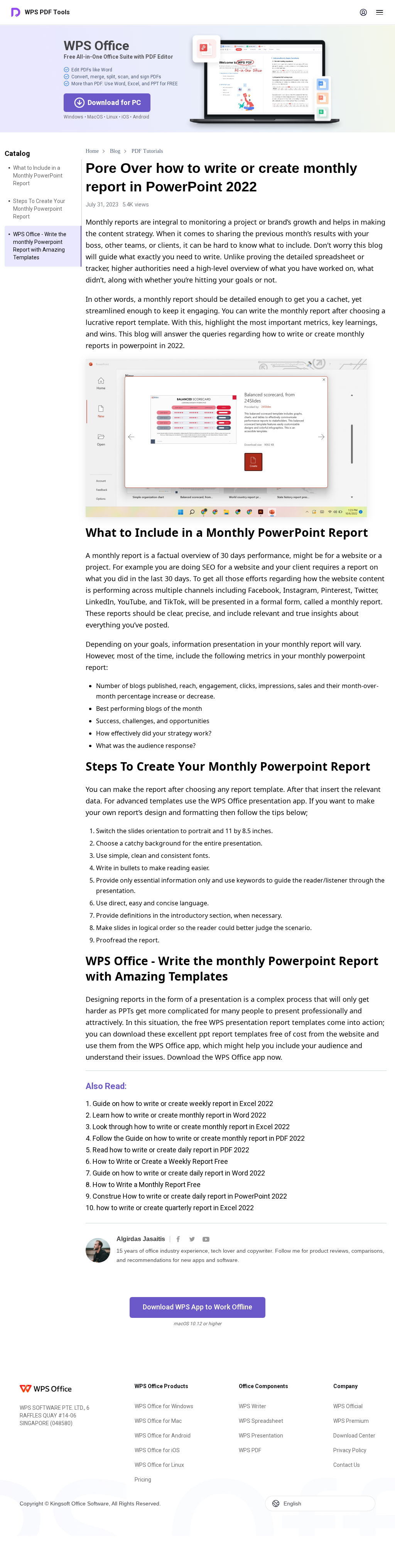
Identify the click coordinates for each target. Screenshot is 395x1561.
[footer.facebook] (178, 1239)
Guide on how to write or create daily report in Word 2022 (175, 1173)
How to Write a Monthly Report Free (143, 1184)
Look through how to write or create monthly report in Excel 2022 (188, 1127)
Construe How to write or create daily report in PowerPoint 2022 (186, 1196)
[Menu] (379, 12)
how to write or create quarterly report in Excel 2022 (170, 1208)
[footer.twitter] (192, 1239)
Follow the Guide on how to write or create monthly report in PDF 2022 (195, 1138)
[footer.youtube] (206, 1239)
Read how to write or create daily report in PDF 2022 (167, 1150)
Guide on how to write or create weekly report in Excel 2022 (179, 1103)
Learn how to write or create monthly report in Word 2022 (176, 1115)
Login (363, 12)
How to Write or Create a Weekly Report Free (157, 1161)
